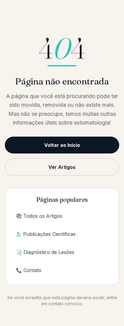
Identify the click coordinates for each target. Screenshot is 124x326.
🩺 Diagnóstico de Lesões (45, 252)
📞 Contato (29, 270)
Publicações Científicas (49, 234)
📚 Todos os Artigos (39, 216)
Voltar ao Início (62, 145)
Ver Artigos (62, 167)
